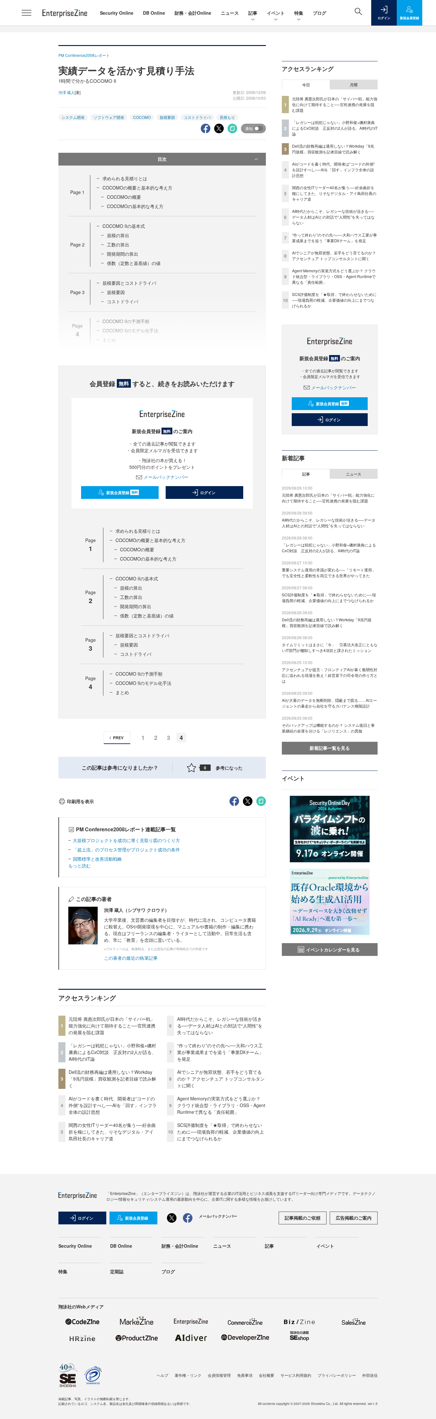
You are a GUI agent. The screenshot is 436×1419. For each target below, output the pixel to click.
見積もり (227, 117)
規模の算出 (118, 235)
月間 (353, 85)
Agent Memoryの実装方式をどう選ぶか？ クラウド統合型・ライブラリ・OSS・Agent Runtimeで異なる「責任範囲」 (221, 1105)
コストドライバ (197, 117)
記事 (252, 13)
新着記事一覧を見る (330, 748)
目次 (162, 159)
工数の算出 (118, 244)
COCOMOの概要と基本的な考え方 (137, 187)
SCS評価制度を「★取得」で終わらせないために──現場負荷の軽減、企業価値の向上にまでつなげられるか (220, 1132)
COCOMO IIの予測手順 (139, 674)
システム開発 (73, 117)
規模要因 (167, 117)
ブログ (319, 13)
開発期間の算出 (122, 254)
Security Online (116, 13)
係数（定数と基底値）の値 (134, 263)
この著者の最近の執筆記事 (131, 958)
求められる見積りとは (124, 178)
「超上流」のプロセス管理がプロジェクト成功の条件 (126, 849)
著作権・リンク (188, 1375)
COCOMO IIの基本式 (123, 226)
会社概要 (266, 1375)
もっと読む (79, 865)
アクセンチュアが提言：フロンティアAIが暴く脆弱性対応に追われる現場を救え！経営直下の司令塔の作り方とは (330, 675)
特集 (298, 13)
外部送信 (370, 1375)
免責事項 (244, 1375)
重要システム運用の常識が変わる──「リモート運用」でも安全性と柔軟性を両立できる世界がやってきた (329, 572)
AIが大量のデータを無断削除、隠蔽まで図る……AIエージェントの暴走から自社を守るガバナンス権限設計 (329, 703)
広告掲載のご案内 (354, 1217)
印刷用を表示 (80, 801)
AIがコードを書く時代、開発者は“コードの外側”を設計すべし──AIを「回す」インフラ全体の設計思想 (113, 1105)
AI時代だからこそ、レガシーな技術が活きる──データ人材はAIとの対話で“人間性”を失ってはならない (219, 1025)
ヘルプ (162, 1375)
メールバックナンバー (166, 477)
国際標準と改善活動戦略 (97, 859)
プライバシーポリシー (337, 1375)
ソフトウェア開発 (109, 117)
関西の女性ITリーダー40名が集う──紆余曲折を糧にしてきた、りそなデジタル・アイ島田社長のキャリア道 (112, 1132)
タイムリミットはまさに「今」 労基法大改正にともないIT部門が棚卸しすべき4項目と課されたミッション (330, 647)
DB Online (154, 13)
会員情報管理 (219, 1375)
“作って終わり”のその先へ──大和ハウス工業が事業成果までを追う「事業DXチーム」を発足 (220, 1052)
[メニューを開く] (26, 13)
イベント (276, 13)
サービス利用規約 (296, 1375)
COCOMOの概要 (124, 197)
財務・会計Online (193, 13)
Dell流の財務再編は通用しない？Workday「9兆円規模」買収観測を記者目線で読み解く (112, 1079)
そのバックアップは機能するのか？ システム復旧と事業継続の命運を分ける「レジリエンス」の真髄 (328, 727)
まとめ (122, 692)
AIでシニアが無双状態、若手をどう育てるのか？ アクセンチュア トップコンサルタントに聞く (221, 1079)
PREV (118, 738)
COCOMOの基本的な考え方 (135, 206)
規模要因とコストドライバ (129, 283)
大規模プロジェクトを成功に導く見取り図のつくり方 (126, 840)
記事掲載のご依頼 (302, 1217)
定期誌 (117, 1271)
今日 (306, 85)
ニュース (230, 13)
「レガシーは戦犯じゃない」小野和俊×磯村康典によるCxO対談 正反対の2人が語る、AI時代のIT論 (112, 1052)
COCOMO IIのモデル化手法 (143, 683)
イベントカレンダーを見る (333, 949)
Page (77, 192)
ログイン (207, 492)
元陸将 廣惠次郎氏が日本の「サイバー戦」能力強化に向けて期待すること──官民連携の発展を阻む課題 (112, 1025)
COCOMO (142, 117)
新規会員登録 (122, 492)
